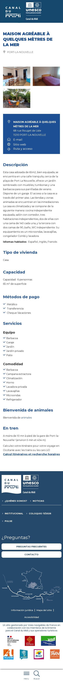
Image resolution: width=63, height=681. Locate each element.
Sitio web (19, 144)
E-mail (17, 139)
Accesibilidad (31, 617)
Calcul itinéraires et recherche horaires (31, 454)
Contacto (31, 554)
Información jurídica (22, 610)
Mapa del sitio (44, 610)
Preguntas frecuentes (31, 546)
